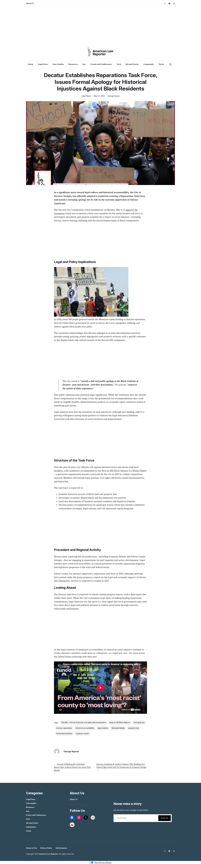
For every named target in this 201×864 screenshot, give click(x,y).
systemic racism (82, 733)
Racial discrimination (64, 733)
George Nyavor (114, 96)
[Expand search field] (170, 64)
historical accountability (84, 728)
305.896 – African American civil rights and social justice (83, 722)
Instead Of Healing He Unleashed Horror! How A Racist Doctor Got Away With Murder (72, 767)
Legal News (86, 96)
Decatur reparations (64, 728)
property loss (133, 728)
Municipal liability (118, 728)
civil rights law (139, 722)
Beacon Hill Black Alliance (119, 722)
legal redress (103, 728)
